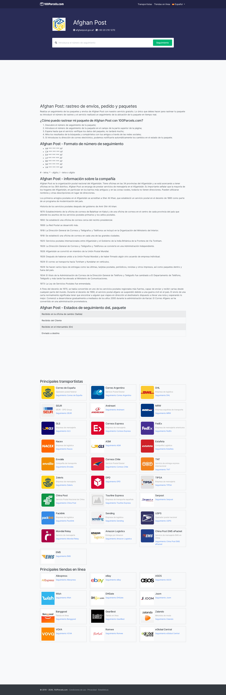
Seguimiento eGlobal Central (167, 633)
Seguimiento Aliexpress (66, 580)
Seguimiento (162, 42)
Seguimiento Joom (163, 597)
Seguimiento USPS (163, 521)
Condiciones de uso (77, 690)
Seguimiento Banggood (66, 619)
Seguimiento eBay (113, 580)
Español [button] (178, 4)
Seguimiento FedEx (163, 431)
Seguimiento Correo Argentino (118, 395)
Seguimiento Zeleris (64, 485)
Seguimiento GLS (63, 431)
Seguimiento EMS (63, 556)
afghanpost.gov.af (85, 30)
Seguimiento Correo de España (69, 395)
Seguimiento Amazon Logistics (119, 539)
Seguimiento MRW (163, 413)
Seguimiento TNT (162, 469)
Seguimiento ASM (113, 445)
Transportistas (145, 4)
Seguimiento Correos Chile (117, 467)
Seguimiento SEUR (64, 413)
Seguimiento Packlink (65, 521)
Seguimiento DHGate (114, 597)
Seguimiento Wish (63, 597)
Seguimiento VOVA (64, 633)
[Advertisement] (113, 82)
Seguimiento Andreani (115, 409)
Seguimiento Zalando (164, 619)
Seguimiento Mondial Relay (67, 539)
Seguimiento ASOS (163, 580)
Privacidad (92, 690)
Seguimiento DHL (162, 395)
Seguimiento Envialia (64, 467)
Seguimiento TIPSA (163, 485)
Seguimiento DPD (113, 481)
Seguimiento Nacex (64, 449)
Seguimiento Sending (115, 521)
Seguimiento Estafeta (164, 449)
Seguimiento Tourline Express (118, 503)
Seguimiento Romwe (114, 633)
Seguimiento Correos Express (118, 431)
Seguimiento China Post (66, 503)
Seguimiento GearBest (115, 619)
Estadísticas (103, 690)
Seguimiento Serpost (164, 499)
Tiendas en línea (162, 4)
